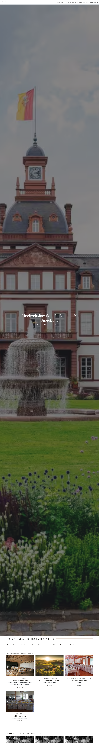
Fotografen (69, 2)
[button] (97, 2)
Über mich (82, 2)
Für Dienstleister (91, 2)
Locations (60, 2)
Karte (73, 644)
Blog (76, 2)
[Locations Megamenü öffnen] (63, 2)
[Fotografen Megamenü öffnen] (73, 2)
